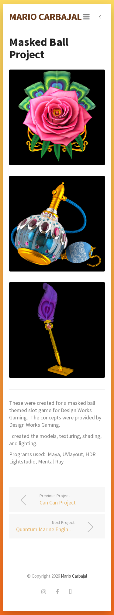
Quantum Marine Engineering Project (58, 526)
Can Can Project (58, 499)
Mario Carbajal (45, 17)
